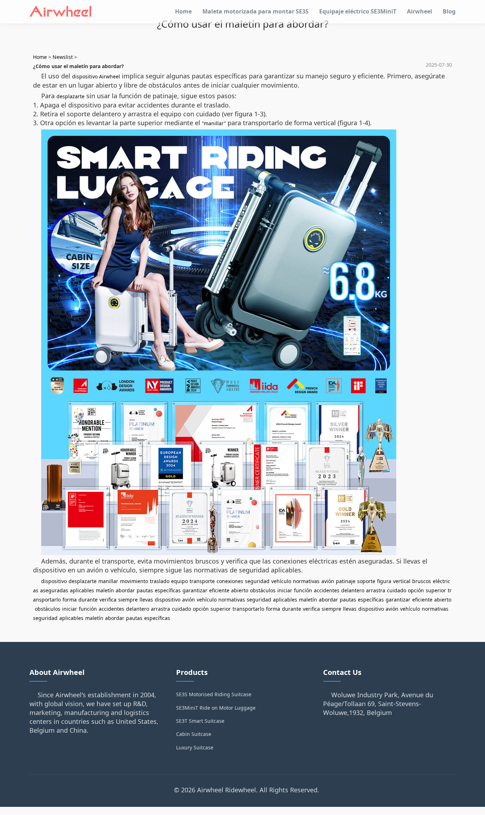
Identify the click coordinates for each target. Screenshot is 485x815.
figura (384, 581)
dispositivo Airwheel (96, 76)
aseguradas (54, 590)
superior (436, 590)
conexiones (230, 581)
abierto (239, 590)
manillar (108, 581)
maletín (105, 590)
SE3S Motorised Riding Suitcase (213, 694)
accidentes (326, 590)
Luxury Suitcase (194, 747)
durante (88, 599)
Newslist (63, 57)
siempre (128, 599)
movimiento (134, 581)
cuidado (396, 590)
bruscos (421, 581)
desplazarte (70, 96)
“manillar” (214, 123)
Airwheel (419, 11)
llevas (146, 599)
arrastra (375, 590)
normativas (306, 581)
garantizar (194, 590)
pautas (145, 590)
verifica (107, 599)
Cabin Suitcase (193, 734)
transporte (202, 581)
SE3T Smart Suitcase (200, 720)
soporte (366, 581)
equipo (179, 581)
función (303, 590)
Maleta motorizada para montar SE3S (255, 11)
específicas (168, 590)
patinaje (345, 581)
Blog (449, 11)
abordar (125, 590)
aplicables (82, 590)
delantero (352, 590)
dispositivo (54, 581)
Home (183, 11)
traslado (159, 581)
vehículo (281, 581)
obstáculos (263, 590)
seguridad (257, 581)
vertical (401, 581)
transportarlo (248, 608)
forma (69, 599)
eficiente (219, 590)
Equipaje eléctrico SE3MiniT (357, 11)
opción (416, 590)
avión (327, 581)
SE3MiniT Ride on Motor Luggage (216, 707)
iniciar (284, 590)
